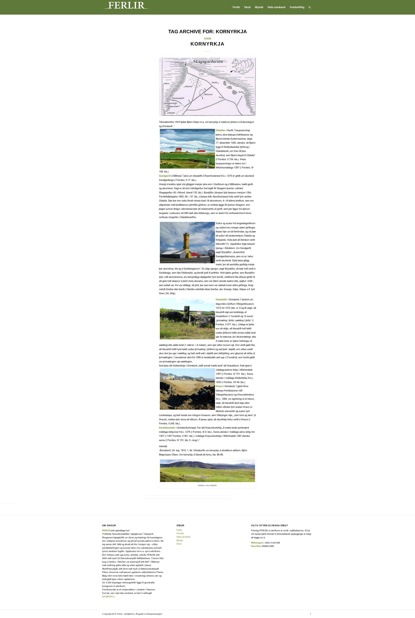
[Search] (310, 7)
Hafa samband (183, 536)
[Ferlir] (126, 7)
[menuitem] (236, 7)
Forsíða (180, 533)
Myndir (180, 540)
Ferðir (179, 529)
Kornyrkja (207, 44)
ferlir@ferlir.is (108, 596)
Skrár (207, 38)
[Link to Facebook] (310, 613)
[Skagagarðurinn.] (207, 87)
